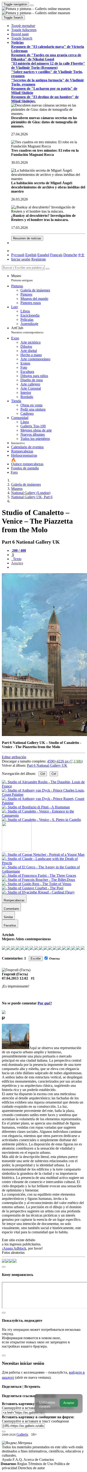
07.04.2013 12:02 (15, 978)
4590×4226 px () (65, 761)
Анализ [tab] (17, 563)
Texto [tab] (16, 559)
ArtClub (27, 330)
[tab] (18, 550)
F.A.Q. (18, 1460)
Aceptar (68, 1403)
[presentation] (48, 567)
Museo (22, 278)
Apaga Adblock (14, 1248)
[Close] (47, 268)
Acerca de (31, 1460)
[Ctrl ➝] (43, 854)
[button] (23, 26)
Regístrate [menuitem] (38, 259)
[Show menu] (32, 5)
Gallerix (22, 1434)
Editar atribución (14, 757)
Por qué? (45, 1003)
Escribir (36, 958)
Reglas (22, 1464)
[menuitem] (81, 255)
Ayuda (7, 1460)
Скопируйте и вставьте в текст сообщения (35, 1421)
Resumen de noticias (27, 238)
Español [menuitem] (43, 255)
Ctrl (42, 774)
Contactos (46, 1460)
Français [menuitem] (56, 255)
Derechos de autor (31, 1468)
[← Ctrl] (41, 820)
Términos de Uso (41, 1464)
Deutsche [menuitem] (70, 255)
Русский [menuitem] (17, 255)
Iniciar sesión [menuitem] (20, 259)
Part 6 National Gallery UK (47, 765)
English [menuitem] (30, 255)
